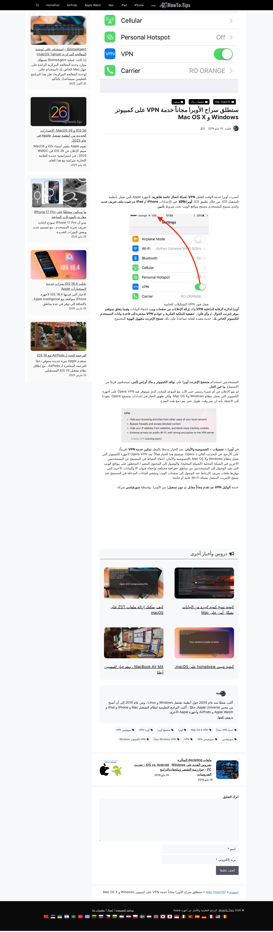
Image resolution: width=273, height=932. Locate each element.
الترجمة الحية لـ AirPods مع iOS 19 (61, 355)
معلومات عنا (98, 910)
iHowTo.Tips (226, 910)
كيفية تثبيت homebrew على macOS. (204, 666)
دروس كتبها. (225, 717)
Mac (111, 5)
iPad (124, 5)
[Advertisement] (169, 162)
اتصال (110, 910)
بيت (153, 5)
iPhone (139, 5)
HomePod (52, 5)
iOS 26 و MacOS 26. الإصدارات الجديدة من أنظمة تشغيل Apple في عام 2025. (61, 135)
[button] (37, 5)
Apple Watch (93, 5)
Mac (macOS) (216, 892)
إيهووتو (234, 892)
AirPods (72, 5)
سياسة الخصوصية (125, 910)
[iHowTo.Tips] (174, 5)
